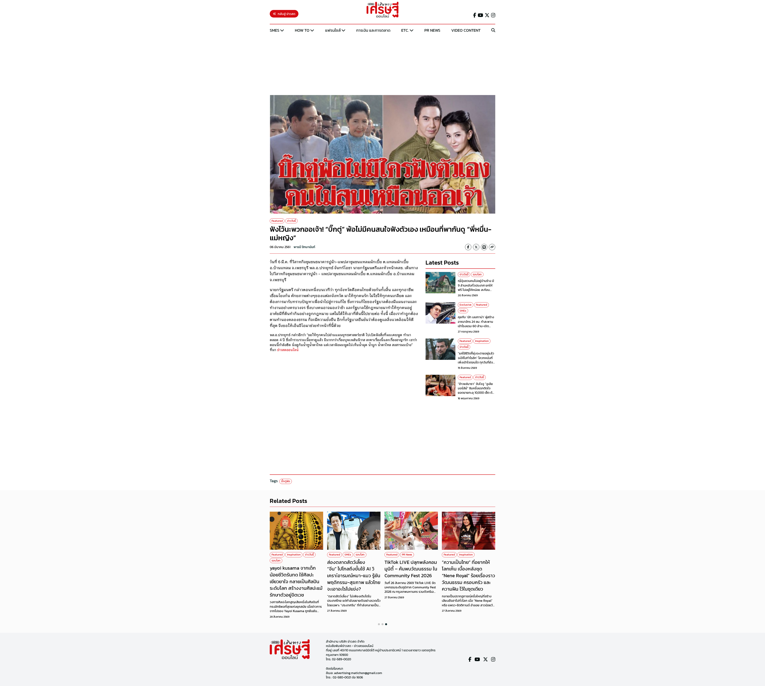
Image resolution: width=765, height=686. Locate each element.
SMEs (274, 30)
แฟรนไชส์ (333, 30)
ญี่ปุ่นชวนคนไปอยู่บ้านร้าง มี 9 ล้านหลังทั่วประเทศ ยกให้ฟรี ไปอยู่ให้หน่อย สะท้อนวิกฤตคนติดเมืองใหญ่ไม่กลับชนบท (476, 289)
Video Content (466, 30)
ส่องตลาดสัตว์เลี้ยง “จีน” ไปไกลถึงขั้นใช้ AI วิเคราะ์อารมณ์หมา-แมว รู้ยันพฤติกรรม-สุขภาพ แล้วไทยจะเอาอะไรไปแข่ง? (353, 575)
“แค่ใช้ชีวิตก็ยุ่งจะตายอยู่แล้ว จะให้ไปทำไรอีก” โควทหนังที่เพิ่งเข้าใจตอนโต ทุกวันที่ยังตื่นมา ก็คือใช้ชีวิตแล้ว (476, 360)
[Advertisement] (382, 64)
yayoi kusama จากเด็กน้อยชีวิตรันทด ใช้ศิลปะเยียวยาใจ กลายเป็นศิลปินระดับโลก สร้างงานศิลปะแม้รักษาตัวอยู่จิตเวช (296, 581)
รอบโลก (477, 274)
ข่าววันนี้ (291, 221)
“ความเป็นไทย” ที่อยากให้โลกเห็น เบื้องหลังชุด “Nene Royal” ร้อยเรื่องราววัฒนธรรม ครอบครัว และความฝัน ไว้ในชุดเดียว (468, 575)
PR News (432, 30)
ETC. (405, 30)
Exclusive (466, 305)
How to (302, 30)
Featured (277, 221)
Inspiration (482, 341)
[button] (379, 624)
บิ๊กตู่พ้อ (285, 481)
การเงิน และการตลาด (373, 30)
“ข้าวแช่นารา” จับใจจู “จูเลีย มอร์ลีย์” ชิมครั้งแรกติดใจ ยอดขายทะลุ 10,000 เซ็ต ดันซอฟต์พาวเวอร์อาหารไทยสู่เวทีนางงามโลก (476, 392)
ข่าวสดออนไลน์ (288, 349)
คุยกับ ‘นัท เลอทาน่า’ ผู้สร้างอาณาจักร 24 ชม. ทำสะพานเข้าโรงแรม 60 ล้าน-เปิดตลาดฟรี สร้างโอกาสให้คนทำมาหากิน (476, 326)
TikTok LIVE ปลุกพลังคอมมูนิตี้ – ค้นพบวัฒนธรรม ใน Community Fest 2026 (410, 569)
